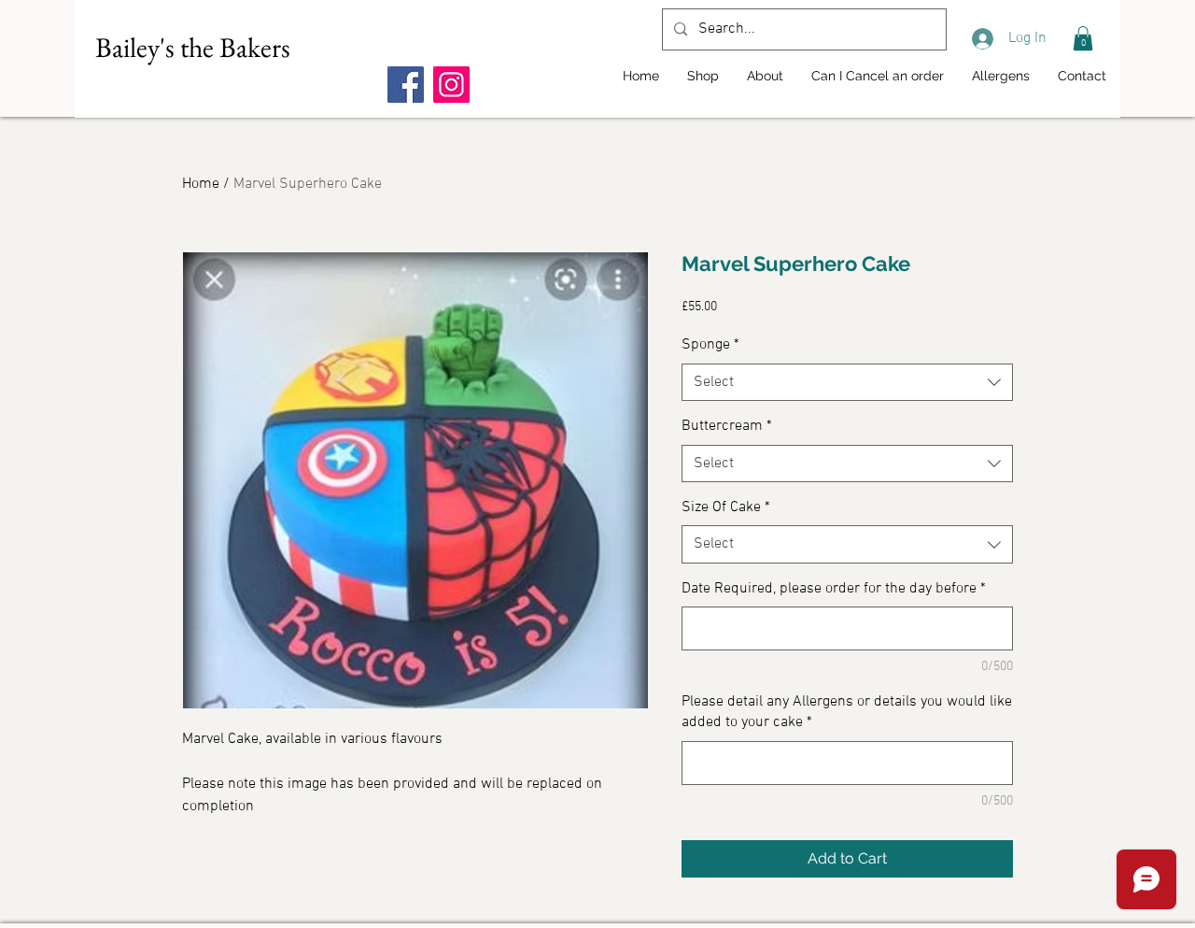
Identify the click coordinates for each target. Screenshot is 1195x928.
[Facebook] (405, 84)
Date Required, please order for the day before (834, 588)
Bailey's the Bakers (192, 47)
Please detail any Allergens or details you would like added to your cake (847, 712)
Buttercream (727, 426)
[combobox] (847, 382)
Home (200, 184)
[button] (1083, 38)
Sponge (710, 345)
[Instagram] (451, 84)
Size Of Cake (726, 507)
